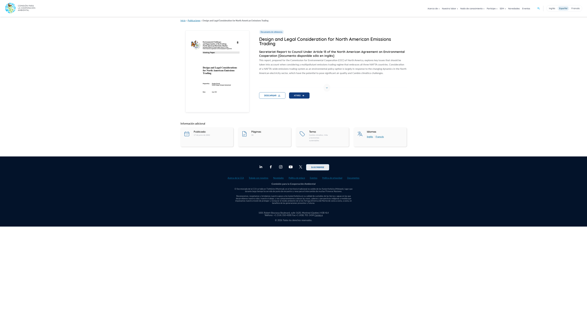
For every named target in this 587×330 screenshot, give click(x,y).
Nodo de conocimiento (471, 8)
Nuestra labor (449, 8)
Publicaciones (194, 20)
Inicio (183, 20)
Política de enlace (297, 177)
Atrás (297, 95)
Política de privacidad (332, 177)
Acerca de (433, 8)
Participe (491, 8)
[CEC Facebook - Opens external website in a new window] (271, 167)
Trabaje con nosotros (258, 177)
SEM (502, 8)
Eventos (526, 8)
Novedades (514, 8)
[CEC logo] (20, 8)
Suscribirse (317, 167)
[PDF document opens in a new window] (217, 72)
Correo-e (318, 215)
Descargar (270, 95)
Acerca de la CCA (236, 177)
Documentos (353, 177)
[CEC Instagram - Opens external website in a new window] (281, 167)
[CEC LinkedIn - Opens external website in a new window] (261, 167)
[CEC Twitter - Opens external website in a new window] (300, 167)
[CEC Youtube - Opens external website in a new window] (291, 167)
